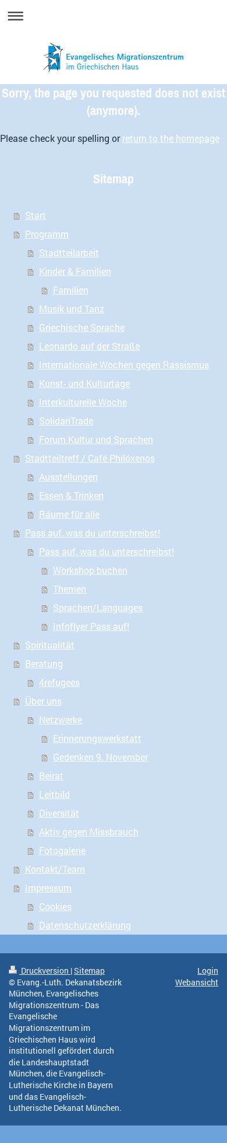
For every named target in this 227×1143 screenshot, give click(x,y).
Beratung (44, 663)
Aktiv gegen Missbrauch (89, 831)
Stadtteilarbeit (69, 252)
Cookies (55, 906)
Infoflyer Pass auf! (91, 626)
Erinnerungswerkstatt (97, 738)
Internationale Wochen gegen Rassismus (124, 364)
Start (35, 215)
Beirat (51, 775)
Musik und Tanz (71, 308)
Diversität (59, 813)
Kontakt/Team (55, 869)
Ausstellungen (68, 477)
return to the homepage (170, 138)
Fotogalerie (62, 850)
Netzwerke (60, 719)
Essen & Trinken (71, 495)
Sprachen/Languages (98, 607)
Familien (70, 290)
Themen (69, 589)
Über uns (43, 701)
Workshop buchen (90, 570)
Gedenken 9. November (100, 757)
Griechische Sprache (82, 327)
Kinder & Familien (75, 271)
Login (207, 970)
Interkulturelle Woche (83, 402)
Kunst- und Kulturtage (84, 383)
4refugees (59, 682)
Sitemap (89, 970)
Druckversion (44, 970)
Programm (47, 234)
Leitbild (54, 794)
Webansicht (196, 982)
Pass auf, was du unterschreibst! (92, 533)
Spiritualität (50, 645)
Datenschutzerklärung (85, 925)
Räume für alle (69, 514)
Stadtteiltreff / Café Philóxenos (90, 458)
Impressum (48, 887)
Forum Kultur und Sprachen (96, 439)
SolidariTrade (66, 420)
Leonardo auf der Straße (89, 346)
